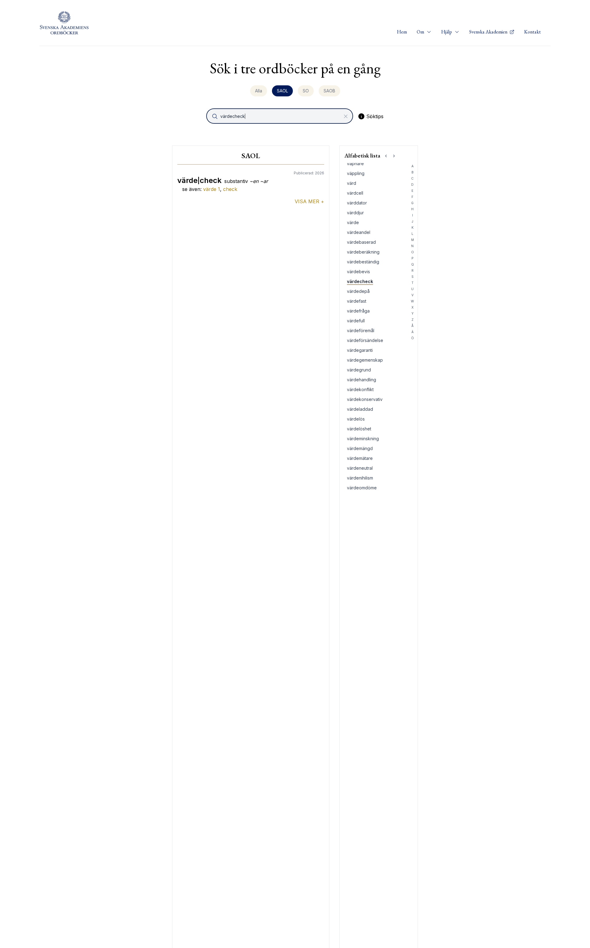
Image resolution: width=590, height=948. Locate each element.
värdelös (356, 419)
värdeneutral (360, 468)
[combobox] (280, 116)
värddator (357, 202)
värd (351, 183)
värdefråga (358, 310)
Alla (258, 90)
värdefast (356, 301)
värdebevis (358, 271)
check (230, 189)
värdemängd (360, 448)
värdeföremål (360, 330)
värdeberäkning (363, 251)
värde (211, 189)
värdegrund (359, 369)
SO (306, 90)
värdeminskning (363, 438)
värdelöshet (359, 428)
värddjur (355, 212)
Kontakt (532, 32)
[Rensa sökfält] (346, 116)
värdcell (355, 193)
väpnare (355, 163)
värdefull (356, 320)
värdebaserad (361, 242)
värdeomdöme (362, 487)
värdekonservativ (365, 399)
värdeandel (358, 232)
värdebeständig (363, 261)
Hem (402, 32)
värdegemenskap (365, 360)
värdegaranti (360, 350)
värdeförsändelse (365, 340)
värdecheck (360, 281)
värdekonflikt (360, 389)
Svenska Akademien (488, 32)
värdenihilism (360, 477)
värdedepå (358, 291)
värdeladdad (360, 409)
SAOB (329, 90)
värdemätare (360, 458)
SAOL (282, 90)
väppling (355, 173)
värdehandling (361, 379)
